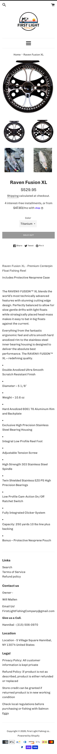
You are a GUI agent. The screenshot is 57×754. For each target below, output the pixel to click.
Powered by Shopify (29, 735)
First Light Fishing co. (38, 731)
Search (7, 567)
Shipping (13, 195)
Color (28, 218)
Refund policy (11, 576)
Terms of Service (13, 572)
